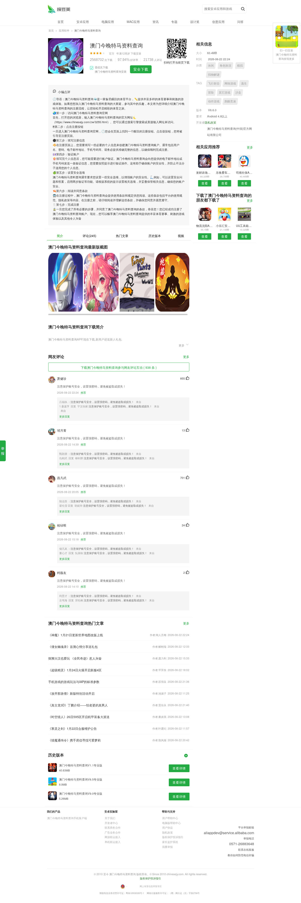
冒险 (211, 92)
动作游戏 (213, 101)
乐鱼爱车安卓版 (224, 172)
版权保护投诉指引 (172, 837)
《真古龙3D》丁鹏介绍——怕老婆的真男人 (78, 705)
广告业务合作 (113, 832)
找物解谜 (213, 74)
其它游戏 (224, 92)
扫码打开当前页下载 (177, 62)
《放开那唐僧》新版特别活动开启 (71, 693)
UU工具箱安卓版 (244, 226)
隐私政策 (210, 122)
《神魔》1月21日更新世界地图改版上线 (75, 635)
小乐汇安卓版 (224, 226)
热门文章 (122, 235)
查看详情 (179, 768)
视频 (181, 235)
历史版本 (155, 235)
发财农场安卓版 (204, 172)
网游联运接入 (113, 837)
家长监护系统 (170, 842)
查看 (204, 183)
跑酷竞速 (230, 101)
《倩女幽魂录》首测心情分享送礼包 (73, 646)
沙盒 (238, 92)
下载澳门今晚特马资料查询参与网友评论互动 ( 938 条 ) (119, 367)
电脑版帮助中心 (171, 823)
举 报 (2, 450)
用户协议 (167, 827)
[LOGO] (59, 9)
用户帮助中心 (170, 818)
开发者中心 (111, 823)
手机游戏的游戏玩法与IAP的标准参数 (73, 681)
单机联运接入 (113, 842)
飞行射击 (213, 83)
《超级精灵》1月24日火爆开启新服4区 (75, 670)
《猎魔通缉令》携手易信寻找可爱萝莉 (74, 740)
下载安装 (136, 53)
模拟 (240, 65)
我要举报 (167, 846)
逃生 (244, 83)
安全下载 (140, 69)
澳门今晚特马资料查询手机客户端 (67, 818)
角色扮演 (225, 65)
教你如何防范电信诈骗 (241, 855)
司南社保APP (244, 172)
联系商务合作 (113, 827)
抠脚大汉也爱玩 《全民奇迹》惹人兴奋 (75, 658)
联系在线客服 (246, 849)
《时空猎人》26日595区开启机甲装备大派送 (79, 717)
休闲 (211, 65)
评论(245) (89, 235)
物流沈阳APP (204, 226)
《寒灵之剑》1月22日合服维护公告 (72, 728)
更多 (186, 357)
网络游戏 (230, 83)
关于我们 (110, 818)
